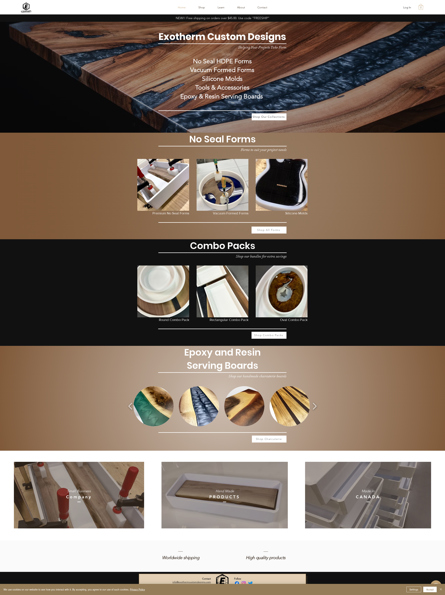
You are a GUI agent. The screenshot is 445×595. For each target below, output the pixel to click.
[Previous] (19, 77)
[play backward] (130, 406)
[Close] (441, 589)
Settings (413, 589)
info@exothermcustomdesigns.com (191, 582)
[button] (420, 7)
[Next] (425, 77)
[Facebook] (237, 583)
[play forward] (314, 406)
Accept (430, 589)
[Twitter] (250, 583)
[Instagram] (243, 583)
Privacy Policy (137, 589)
